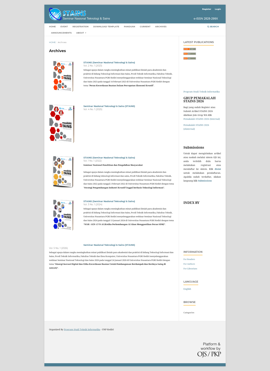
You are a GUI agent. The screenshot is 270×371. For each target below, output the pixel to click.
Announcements (61, 33)
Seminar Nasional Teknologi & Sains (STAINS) (109, 106)
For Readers (189, 259)
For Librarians (190, 268)
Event (64, 26)
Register (206, 9)
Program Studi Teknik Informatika (201, 91)
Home (52, 26)
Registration (80, 26)
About (80, 33)
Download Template (106, 26)
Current (145, 26)
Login (218, 9)
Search (214, 26)
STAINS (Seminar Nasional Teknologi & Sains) (109, 62)
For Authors (189, 263)
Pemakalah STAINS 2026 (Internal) (201, 118)
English (187, 288)
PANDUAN (129, 26)
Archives (160, 26)
